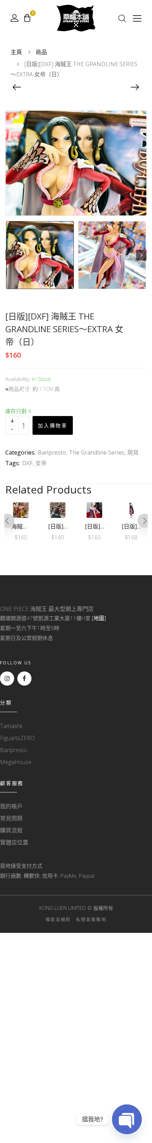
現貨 (133, 452)
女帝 (41, 463)
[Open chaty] (127, 1119)
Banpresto (52, 452)
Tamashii (11, 726)
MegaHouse (15, 762)
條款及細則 (58, 920)
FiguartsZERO (17, 738)
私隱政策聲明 (91, 920)
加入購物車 (53, 425)
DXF (27, 463)
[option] (40, 255)
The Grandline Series (96, 452)
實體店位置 (14, 842)
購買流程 (11, 830)
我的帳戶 (11, 806)
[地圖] (99, 618)
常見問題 (11, 818)
